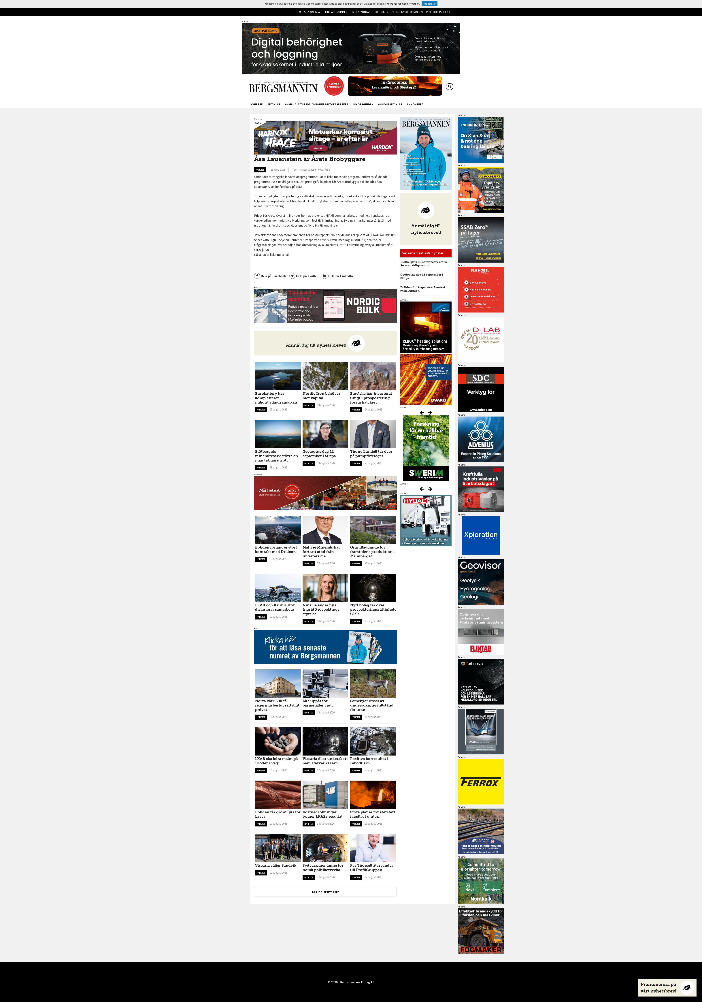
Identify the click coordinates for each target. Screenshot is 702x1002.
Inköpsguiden (363, 104)
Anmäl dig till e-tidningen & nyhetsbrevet (316, 104)
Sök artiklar (312, 12)
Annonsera (415, 104)
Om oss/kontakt (361, 12)
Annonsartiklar (390, 104)
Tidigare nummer (336, 12)
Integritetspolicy (438, 12)
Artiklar (273, 104)
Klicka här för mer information (403, 3)
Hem (298, 12)
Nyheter (256, 104)
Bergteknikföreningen (407, 12)
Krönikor (381, 12)
